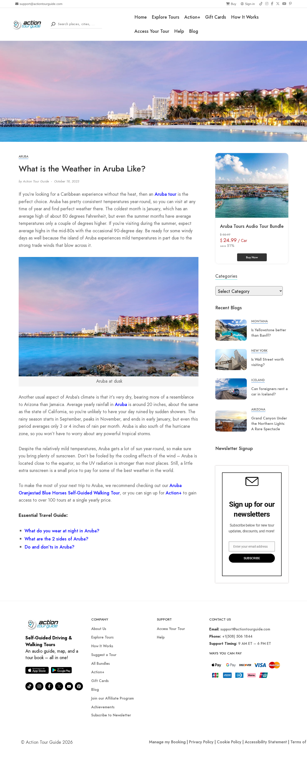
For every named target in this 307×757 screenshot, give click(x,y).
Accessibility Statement (266, 742)
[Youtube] (69, 686)
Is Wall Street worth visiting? (267, 362)
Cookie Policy (229, 742)
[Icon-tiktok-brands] (29, 686)
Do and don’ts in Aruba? (49, 547)
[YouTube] (284, 4)
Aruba (23, 156)
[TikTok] (261, 4)
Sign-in (250, 4)
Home (140, 17)
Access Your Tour (151, 31)
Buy (233, 4)
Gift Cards (215, 17)
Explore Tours (165, 17)
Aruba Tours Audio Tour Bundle (252, 226)
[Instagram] (266, 4)
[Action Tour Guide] (28, 24)
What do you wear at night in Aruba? (61, 531)
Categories (226, 276)
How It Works (245, 17)
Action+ (192, 17)
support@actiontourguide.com (41, 4)
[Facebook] (272, 4)
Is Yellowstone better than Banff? (268, 332)
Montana (259, 321)
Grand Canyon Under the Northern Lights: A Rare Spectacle (269, 424)
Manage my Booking (168, 742)
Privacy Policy (201, 742)
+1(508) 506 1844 (237, 636)
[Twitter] (59, 686)
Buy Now (252, 257)
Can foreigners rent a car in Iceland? (269, 391)
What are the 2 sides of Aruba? (56, 539)
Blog (193, 31)
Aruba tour (165, 194)
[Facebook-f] (49, 686)
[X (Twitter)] (278, 4)
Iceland (258, 380)
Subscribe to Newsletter (111, 715)
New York (259, 350)
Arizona (258, 409)
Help (179, 31)
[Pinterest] (290, 4)
